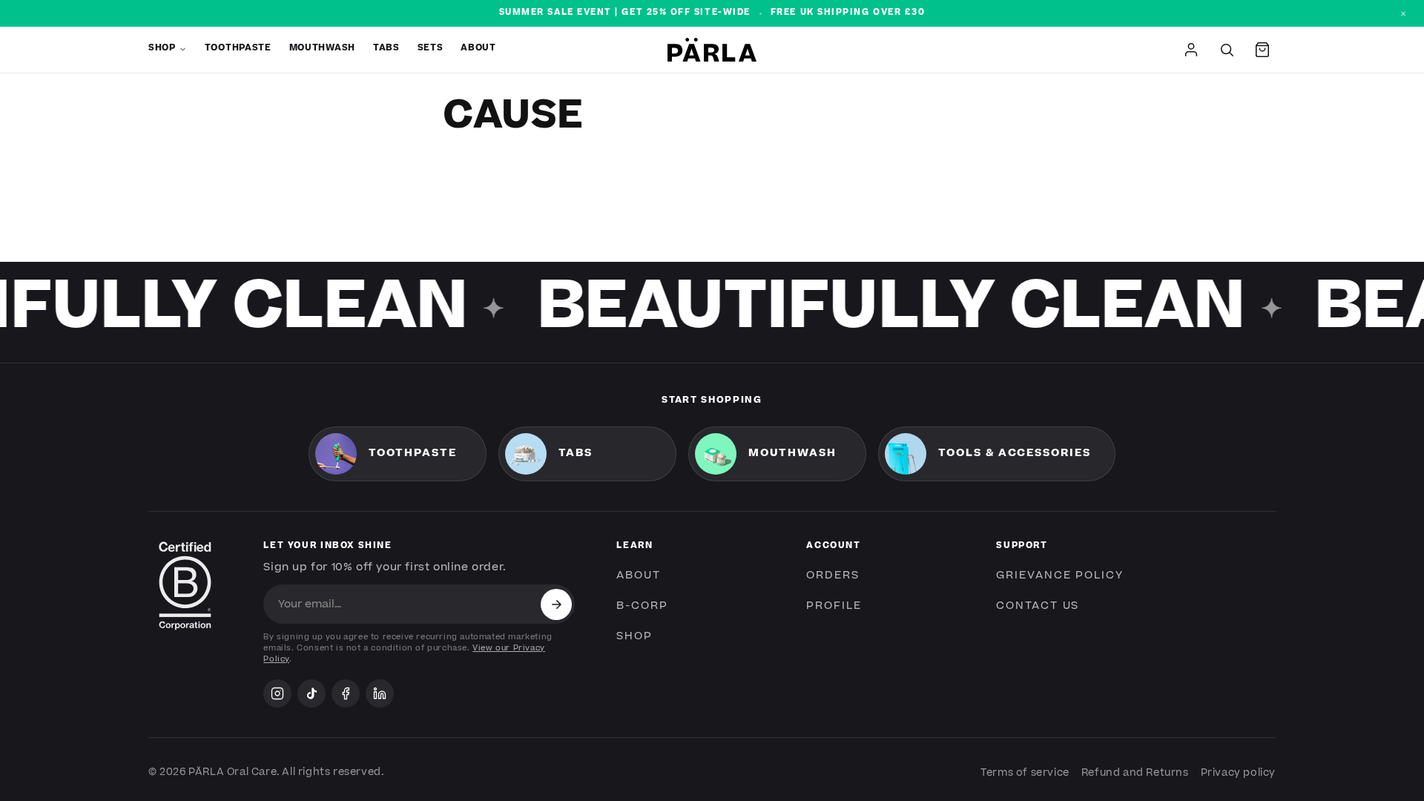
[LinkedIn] (380, 693)
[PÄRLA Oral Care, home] (712, 49)
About (478, 48)
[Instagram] (277, 693)
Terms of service (1024, 772)
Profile (833, 606)
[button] (1262, 49)
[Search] (1226, 49)
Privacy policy (1238, 772)
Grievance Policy (1059, 575)
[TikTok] (311, 693)
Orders (832, 575)
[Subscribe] (556, 604)
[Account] (1191, 49)
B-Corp (642, 606)
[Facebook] (346, 693)
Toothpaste (238, 48)
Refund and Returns (1135, 772)
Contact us (1037, 606)
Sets (431, 48)
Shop (162, 48)
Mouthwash (322, 48)
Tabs (386, 48)
